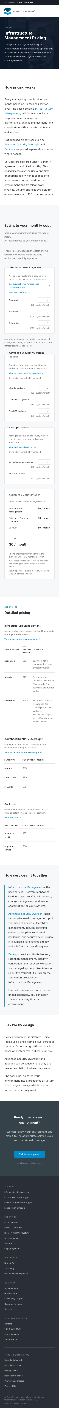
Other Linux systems (19, 399)
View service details (18, 292)
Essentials (14, 300)
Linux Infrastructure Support (17, 1197)
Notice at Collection (13, 1376)
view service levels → (31, 1163)
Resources (10, 1257)
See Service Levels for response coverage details (24, 285)
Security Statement (13, 1360)
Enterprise (14, 323)
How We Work (10, 1293)
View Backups (11, 817)
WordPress (9, 1243)
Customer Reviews (13, 1304)
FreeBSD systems (17, 411)
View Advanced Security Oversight (21, 752)
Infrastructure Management (22, 625)
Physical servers (17, 473)
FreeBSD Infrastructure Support (18, 1202)
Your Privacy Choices (14, 1381)
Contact (11, 3)
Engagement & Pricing (14, 1208)
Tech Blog (9, 1268)
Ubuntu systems (17, 388)
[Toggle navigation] (51, 11)
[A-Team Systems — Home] (19, 11)
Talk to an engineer (29, 1154)
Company (10, 1283)
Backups (9, 149)
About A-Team (11, 1288)
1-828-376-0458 (25, 2)
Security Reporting (13, 1365)
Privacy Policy (11, 1370)
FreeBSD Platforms (13, 1228)
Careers (8, 1309)
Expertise (10, 1217)
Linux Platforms (11, 1222)
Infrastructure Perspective (16, 1274)
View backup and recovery (21, 447)
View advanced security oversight (25, 373)
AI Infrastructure (11, 1238)
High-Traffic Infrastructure (16, 1233)
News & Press (10, 1263)
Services (9, 27)
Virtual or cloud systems (21, 462)
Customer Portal (12, 1334)
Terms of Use (10, 1386)
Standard (13, 311)
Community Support (13, 1298)
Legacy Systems (12, 1248)
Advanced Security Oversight (22, 144)
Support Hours (11, 1339)
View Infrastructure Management (21, 639)
